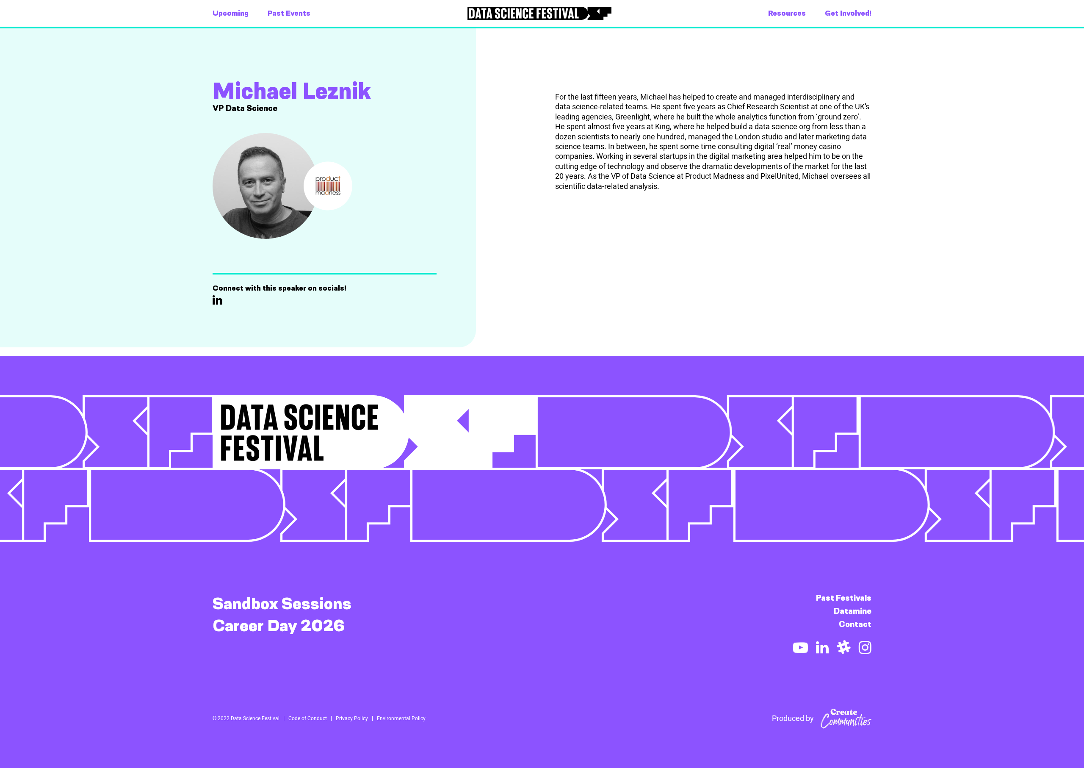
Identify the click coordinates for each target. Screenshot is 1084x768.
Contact (855, 624)
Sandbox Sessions (282, 603)
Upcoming (231, 13)
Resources (787, 13)
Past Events (289, 13)
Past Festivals (843, 598)
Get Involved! (848, 13)
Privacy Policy (352, 718)
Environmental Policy (401, 718)
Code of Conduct (307, 718)
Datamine (852, 611)
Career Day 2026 (279, 625)
